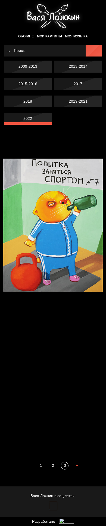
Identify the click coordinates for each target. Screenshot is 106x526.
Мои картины (49, 36)
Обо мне (26, 36)
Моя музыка (76, 36)
